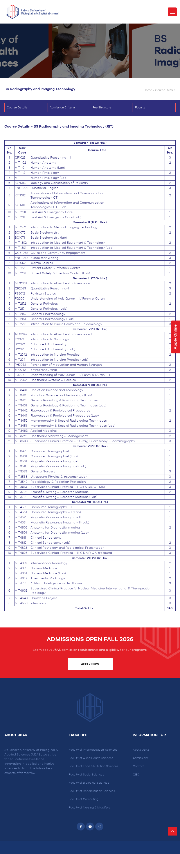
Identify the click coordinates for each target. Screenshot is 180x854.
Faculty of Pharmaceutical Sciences (93, 749)
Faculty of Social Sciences (86, 774)
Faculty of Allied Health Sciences (91, 758)
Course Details (17, 107)
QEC (136, 774)
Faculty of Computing (83, 799)
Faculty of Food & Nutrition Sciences (93, 766)
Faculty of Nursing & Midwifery (89, 807)
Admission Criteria (62, 107)
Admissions (141, 758)
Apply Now (90, 664)
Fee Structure (101, 107)
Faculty (140, 107)
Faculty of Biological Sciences (89, 782)
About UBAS (141, 749)
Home (148, 90)
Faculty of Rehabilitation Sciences (92, 791)
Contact (138, 766)
